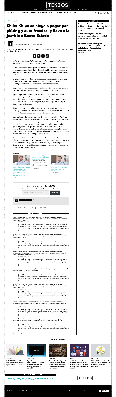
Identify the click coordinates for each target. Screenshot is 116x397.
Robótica (51, 343)
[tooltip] (98, 13)
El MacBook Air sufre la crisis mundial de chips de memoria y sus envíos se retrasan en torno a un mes (15, 363)
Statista (28, 378)
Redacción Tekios (22, 44)
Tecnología (9, 343)
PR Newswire (35, 380)
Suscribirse (54, 192)
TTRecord (35, 378)
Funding (93, 343)
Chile (25, 208)
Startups (72, 343)
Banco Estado (18, 208)
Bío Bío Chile (45, 380)
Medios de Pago (41, 208)
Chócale (27, 380)
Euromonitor (44, 378)
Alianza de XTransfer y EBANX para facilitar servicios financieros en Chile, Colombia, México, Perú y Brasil (93, 26)
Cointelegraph (11, 378)
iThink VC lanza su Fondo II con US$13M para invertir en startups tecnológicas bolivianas (100, 363)
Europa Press (21, 378)
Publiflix (20, 380)
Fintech (32, 208)
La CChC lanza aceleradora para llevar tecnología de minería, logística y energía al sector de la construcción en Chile (79, 364)
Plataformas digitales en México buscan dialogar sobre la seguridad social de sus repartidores (92, 36)
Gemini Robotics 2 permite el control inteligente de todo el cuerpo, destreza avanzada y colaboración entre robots (58, 364)
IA (27, 343)
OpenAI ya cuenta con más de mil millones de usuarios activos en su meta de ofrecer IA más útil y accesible (36, 364)
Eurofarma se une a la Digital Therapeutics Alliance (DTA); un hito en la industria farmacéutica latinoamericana (92, 46)
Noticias (9, 21)
